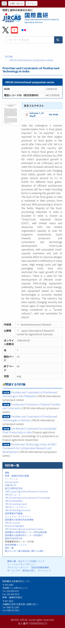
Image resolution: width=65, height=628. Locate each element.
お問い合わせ (16, 3)
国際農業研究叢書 (14, 513)
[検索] (58, 39)
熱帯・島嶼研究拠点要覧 (17, 475)
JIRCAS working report (16, 504)
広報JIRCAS (10, 485)
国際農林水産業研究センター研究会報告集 (26, 532)
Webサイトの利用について (31, 561)
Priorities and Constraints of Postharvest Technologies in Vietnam (29, 418)
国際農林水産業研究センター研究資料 (23, 535)
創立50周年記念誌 (14, 488)
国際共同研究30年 (14, 538)
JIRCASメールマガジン (16, 507)
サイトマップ (44, 570)
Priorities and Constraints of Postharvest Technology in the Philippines (29, 394)
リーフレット (11, 478)
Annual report (11, 482)
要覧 (7, 472)
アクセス (31, 3)
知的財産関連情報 (40, 567)
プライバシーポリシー (18, 567)
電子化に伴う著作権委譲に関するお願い (25, 550)
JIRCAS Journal (12, 522)
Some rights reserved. (41, 620)
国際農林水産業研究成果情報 (19, 519)
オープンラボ (13, 570)
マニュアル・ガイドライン (18, 516)
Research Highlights (14, 525)
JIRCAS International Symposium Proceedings (27, 497)
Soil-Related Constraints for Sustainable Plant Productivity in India (29, 430)
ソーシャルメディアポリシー (21, 564)
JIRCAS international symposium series (31, 60)
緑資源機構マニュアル (16, 544)
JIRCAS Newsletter (14, 500)
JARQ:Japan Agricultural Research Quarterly (26, 491)
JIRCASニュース (13, 494)
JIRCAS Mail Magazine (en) (17, 510)
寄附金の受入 (28, 570)
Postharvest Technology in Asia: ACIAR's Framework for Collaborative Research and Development (29, 448)
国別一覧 (9, 547)
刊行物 (8, 56)
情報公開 (11, 561)
